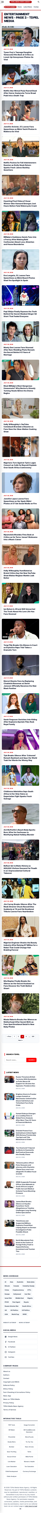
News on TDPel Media (11, 1399)
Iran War (28, 1294)
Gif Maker (12, 1430)
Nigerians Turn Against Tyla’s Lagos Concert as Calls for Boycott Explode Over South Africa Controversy (20, 465)
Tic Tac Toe (29, 1442)
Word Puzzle (29, 1437)
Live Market (11, 1461)
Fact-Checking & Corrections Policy (16, 1392)
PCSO (7, 1302)
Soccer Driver (11, 1456)
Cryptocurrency (18, 1290)
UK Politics (14, 1310)
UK (6, 1310)
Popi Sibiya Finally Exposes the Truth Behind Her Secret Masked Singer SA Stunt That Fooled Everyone (20, 313)
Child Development (11, 1471)
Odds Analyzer (12, 1476)
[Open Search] (38, 1)
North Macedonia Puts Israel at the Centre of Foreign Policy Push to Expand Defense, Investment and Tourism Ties (25, 1245)
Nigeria (30, 1298)
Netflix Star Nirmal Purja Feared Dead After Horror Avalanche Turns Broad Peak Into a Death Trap (20, 93)
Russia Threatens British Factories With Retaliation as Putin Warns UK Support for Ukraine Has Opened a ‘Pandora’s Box (26, 1081)
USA (6, 1314)
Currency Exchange (29, 1471)
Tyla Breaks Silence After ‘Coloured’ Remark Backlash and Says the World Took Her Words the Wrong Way (20, 757)
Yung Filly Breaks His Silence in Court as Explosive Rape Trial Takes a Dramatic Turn (20, 647)
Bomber (11, 1447)
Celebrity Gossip (28, 1286)
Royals (26, 1302)
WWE (25, 1314)
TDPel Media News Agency (21, 2)
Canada (16, 1286)
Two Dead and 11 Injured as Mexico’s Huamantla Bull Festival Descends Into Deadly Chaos (25, 1151)
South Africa (26, 1306)
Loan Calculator (11, 1466)
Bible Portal (29, 1456)
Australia (20, 1282)
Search (31, 1060)
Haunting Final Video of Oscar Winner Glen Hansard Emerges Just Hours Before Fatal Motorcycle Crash (20, 203)
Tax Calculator (29, 1466)
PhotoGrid (11, 1437)
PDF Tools (11, 1425)
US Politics (26, 1310)
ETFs (29, 1290)
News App (7, 1396)
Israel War (8, 1298)
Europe (7, 1294)
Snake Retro (12, 1442)
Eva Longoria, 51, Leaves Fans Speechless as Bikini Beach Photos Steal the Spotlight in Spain (19, 277)
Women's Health (29, 1461)
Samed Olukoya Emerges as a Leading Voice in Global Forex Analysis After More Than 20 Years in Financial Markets (26, 1118)
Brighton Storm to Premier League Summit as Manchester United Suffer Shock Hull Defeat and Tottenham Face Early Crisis (26, 1099)
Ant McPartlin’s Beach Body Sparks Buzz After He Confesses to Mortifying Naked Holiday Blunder (19, 832)
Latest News (28, 7)
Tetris (29, 1452)
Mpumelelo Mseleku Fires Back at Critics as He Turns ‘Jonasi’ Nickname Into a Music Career (20, 537)
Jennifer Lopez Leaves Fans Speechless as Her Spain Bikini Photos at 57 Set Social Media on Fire (20, 501)
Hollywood (17, 1294)
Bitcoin (7, 1286)
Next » (20, 1040)
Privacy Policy (8, 1403)
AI (5, 1282)
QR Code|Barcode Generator (29, 1431)
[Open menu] (2, 2)
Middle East (20, 1298)
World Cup (15, 1314)
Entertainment (10, 7)
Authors (6, 1375)
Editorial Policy (9, 1385)
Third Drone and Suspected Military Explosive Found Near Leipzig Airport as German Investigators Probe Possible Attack (26, 1226)
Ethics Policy (8, 1389)
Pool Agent (16, 1302)
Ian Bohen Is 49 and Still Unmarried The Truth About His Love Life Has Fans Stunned (19, 611)
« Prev (9, 1036)
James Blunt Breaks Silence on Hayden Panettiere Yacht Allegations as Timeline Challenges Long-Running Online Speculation (26, 1207)
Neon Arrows (29, 1447)
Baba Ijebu (30, 1282)
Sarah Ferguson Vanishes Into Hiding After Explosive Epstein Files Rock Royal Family (20, 721)
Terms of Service (9, 1410)
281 (33, 1036)
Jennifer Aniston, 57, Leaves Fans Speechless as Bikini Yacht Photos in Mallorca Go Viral (20, 129)
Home (20, 7)
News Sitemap (24, 1322)
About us (6, 1371)
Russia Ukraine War (11, 1306)
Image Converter (29, 1425)
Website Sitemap (9, 1322)
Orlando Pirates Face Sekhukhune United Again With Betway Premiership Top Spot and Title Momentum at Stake (26, 1135)
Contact (6, 1378)
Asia (11, 1282)
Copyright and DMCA (11, 1382)
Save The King (11, 1452)
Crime (7, 1290)
